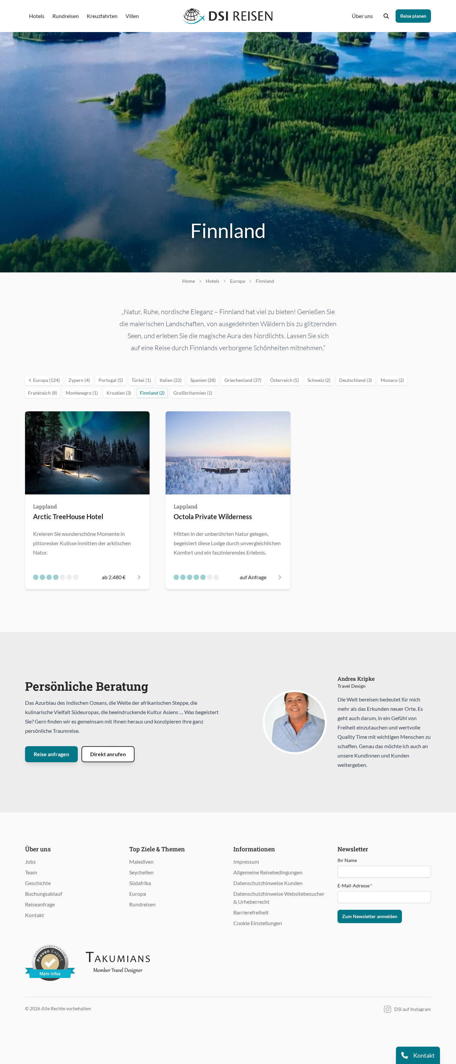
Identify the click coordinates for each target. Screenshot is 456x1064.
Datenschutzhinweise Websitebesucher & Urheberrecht (278, 897)
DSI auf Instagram (412, 1009)
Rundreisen (142, 904)
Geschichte (38, 883)
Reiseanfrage (40, 904)
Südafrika (140, 883)
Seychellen (141, 872)
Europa (137, 893)
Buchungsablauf (43, 893)
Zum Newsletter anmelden (369, 916)
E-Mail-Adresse (354, 885)
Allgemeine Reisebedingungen (267, 872)
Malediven (141, 861)
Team (31, 872)
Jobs (30, 861)
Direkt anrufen (108, 754)
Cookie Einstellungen (257, 923)
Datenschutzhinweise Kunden (267, 883)
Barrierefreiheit (251, 912)
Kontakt (34, 915)
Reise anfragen (51, 754)
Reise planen (413, 16)
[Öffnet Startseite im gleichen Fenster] (228, 16)
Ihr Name (347, 860)
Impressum (246, 861)
